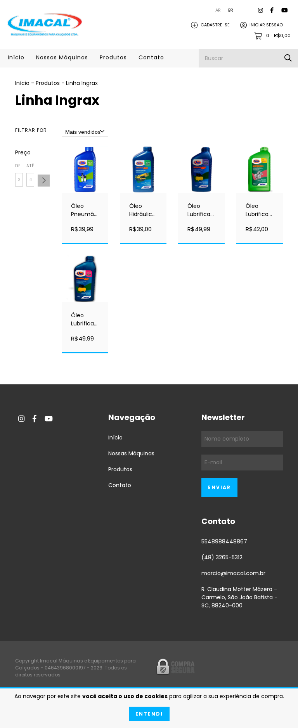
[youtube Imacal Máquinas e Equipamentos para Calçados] (284, 10)
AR (218, 10)
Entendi (149, 714)
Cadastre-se (215, 25)
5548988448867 (224, 541)
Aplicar (44, 181)
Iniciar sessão (266, 25)
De (18, 166)
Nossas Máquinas (62, 57)
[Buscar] (288, 58)
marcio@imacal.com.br (233, 573)
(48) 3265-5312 (222, 557)
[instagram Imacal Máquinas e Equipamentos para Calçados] (260, 10)
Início (16, 57)
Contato (151, 57)
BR (230, 10)
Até (30, 166)
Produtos (113, 57)
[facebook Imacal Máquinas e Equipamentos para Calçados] (272, 10)
